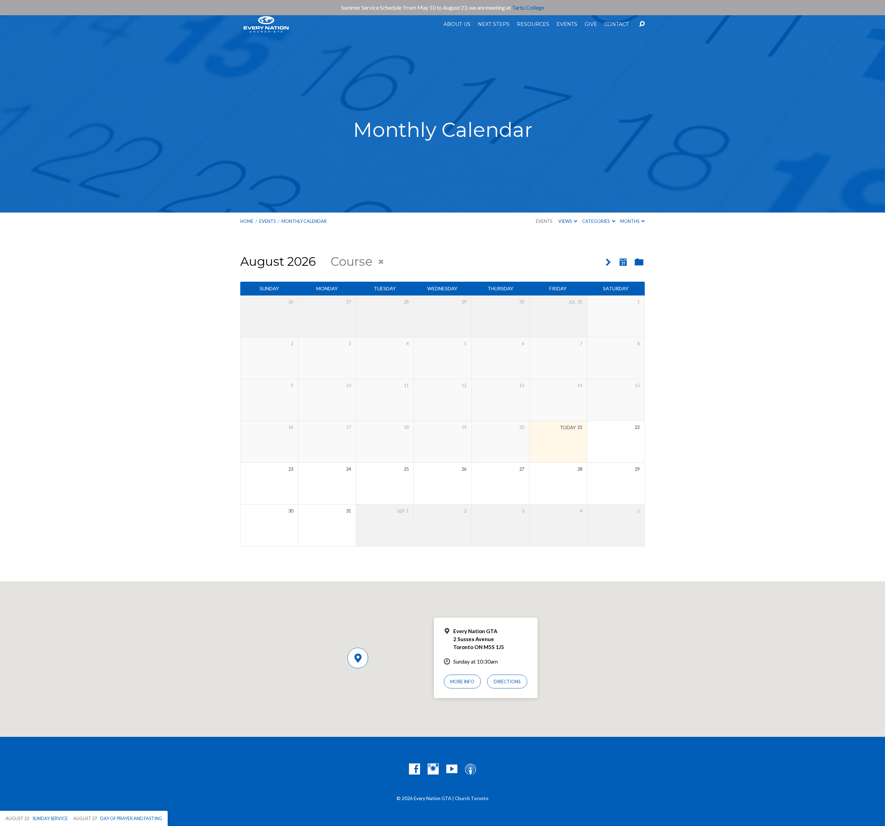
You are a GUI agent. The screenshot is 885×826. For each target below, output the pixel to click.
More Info (462, 681)
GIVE (591, 24)
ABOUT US (457, 24)
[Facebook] (414, 769)
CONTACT (616, 24)
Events (544, 221)
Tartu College (528, 7)
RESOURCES (533, 24)
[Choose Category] (639, 262)
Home (246, 221)
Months (630, 221)
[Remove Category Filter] (381, 262)
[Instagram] (433, 769)
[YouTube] (451, 769)
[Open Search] (642, 24)
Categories (596, 221)
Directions (507, 681)
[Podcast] (470, 769)
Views (565, 221)
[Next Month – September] (608, 262)
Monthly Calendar (304, 221)
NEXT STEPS (494, 24)
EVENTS (567, 24)
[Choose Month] (623, 262)
